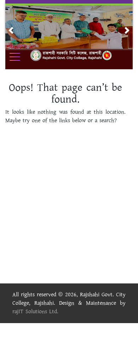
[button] (11, 30)
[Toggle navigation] (19, 57)
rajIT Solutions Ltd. (35, 312)
